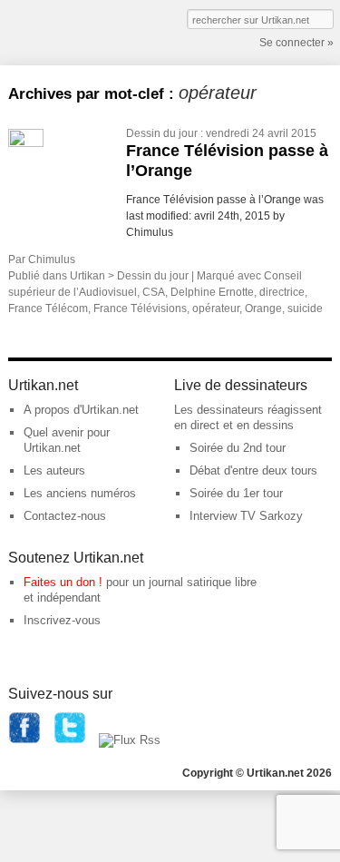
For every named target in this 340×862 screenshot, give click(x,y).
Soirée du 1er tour (236, 493)
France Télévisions (140, 308)
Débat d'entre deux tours (253, 470)
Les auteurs (54, 470)
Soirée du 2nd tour (237, 448)
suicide (305, 308)
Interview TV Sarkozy (246, 516)
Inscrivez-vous (62, 620)
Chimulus (51, 259)
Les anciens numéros (80, 493)
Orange (263, 308)
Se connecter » (296, 42)
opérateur (215, 308)
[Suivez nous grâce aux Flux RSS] (129, 740)
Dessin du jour (162, 133)
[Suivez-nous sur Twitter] (69, 740)
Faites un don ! (63, 582)
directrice (282, 292)
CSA (153, 292)
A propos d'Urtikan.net (81, 409)
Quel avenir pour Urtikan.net (67, 440)
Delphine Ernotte (212, 292)
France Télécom (48, 308)
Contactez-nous (65, 516)
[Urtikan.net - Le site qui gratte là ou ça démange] (75, 31)
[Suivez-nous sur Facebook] (24, 740)
